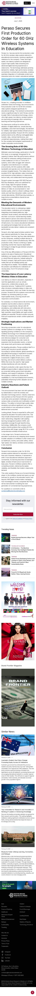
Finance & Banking (6, 909)
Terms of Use (5, 943)
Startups (3, 922)
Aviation (22, 904)
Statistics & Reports (25, 922)
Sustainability (5, 924)
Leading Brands (24, 915)
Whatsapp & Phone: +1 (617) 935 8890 (12, 975)
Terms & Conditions (17, 518)
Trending (4, 927)
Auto (2, 904)
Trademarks (4, 946)
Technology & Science (26, 924)
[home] (9, 3)
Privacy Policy (28, 518)
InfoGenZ (22, 912)
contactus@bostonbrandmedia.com (13, 491)
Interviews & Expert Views (6, 915)
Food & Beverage (25, 909)
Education (4, 906)
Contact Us (4, 935)
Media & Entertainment (7, 919)
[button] (27, 3)
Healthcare (4, 912)
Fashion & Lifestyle (25, 906)
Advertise (4, 938)
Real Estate (23, 919)
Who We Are (5, 932)
